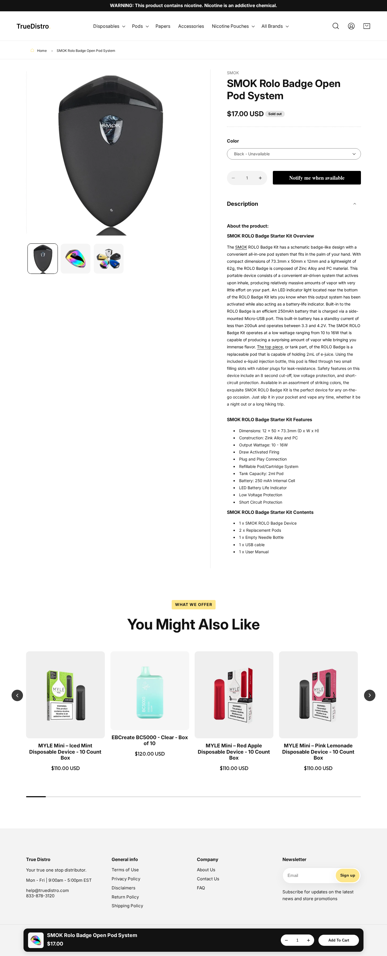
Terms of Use (125, 869)
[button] (108, 26)
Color (233, 140)
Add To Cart (338, 940)
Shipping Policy (127, 905)
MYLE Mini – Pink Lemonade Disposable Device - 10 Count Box (318, 752)
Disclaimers (123, 888)
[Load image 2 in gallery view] (75, 259)
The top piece (270, 346)
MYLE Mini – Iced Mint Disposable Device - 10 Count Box (65, 752)
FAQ (201, 888)
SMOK (241, 246)
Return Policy (125, 897)
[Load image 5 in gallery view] (109, 259)
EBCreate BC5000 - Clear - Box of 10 (150, 740)
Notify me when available (317, 177)
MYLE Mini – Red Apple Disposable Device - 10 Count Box (234, 752)
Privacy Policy (126, 878)
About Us (206, 869)
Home (41, 50)
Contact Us (208, 878)
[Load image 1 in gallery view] (43, 259)
